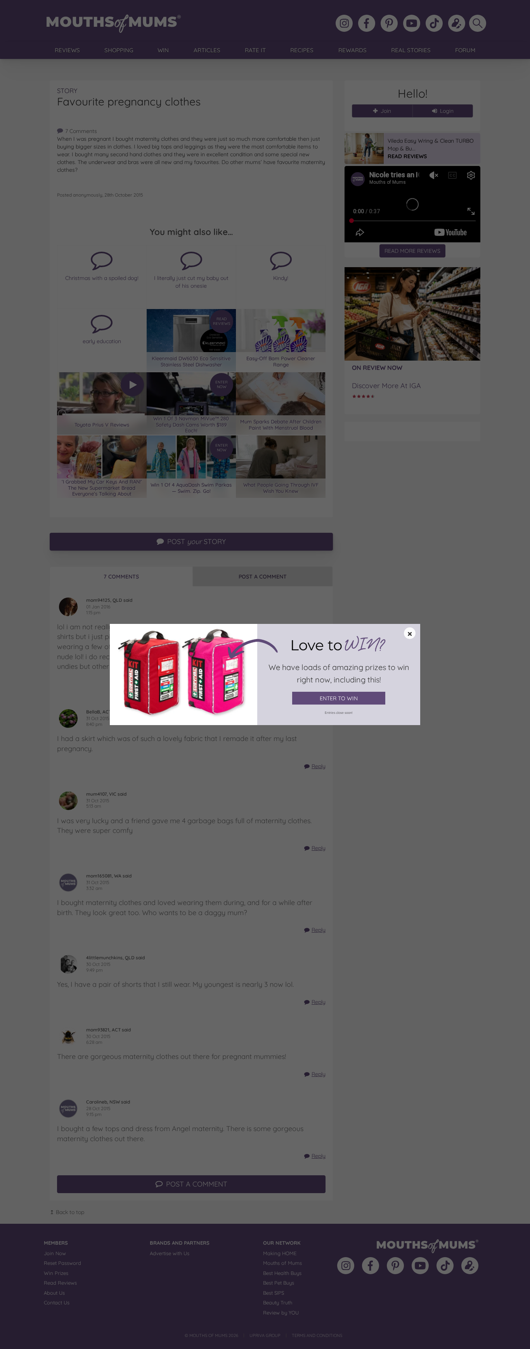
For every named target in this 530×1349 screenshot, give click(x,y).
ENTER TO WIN (339, 698)
